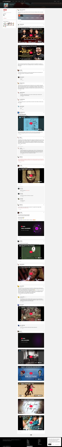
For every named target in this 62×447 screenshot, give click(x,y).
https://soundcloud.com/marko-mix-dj (23, 207)
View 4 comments (20, 146)
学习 (22, 1)
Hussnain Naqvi (22, 24)
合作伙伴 (39, 441)
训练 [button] (16, 1)
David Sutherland (22, 264)
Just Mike (21, 165)
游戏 (38, 442)
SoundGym (7, 1)
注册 (58, 1)
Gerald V (21, 331)
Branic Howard (22, 106)
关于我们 (39, 439)
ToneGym (28, 443)
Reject (53, 444)
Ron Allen (21, 70)
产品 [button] (13, 1)
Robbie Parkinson (22, 92)
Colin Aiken (21, 198)
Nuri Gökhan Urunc (22, 112)
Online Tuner (40, 444)
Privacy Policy (57, 444)
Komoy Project (22, 304)
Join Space (5, 9)
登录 (55, 1)
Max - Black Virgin (22, 325)
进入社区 (39, 440)
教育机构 (28, 440)
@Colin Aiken (27, 190)
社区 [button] (19, 1)
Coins (39, 443)
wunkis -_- (21, 137)
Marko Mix (21, 156)
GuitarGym (28, 444)
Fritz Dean (21, 188)
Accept (50, 444)
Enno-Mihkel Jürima (22, 99)
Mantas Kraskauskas (22, 9)
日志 (24, 1)
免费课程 (28, 442)
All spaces (5, 18)
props (20, 74)
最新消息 (28, 441)
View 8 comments (20, 186)
